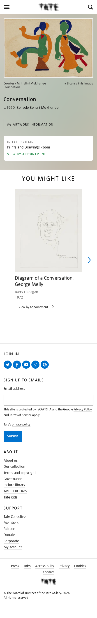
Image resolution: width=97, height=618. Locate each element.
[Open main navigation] (19, 7)
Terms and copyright (20, 473)
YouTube (27, 368)
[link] (32, 85)
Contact (48, 572)
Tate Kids (10, 497)
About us (11, 460)
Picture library (14, 485)
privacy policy (21, 424)
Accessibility (44, 566)
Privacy (64, 566)
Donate (9, 535)
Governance (13, 479)
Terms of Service (20, 415)
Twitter (8, 368)
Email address (14, 389)
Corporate (11, 541)
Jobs (27, 566)
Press (15, 566)
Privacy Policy (83, 409)
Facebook (18, 368)
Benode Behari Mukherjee (37, 107)
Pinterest (45, 368)
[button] (90, 7)
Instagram (36, 368)
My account (13, 547)
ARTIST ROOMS (15, 491)
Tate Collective (14, 516)
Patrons (9, 529)
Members (11, 523)
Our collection (14, 466)
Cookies (80, 566)
